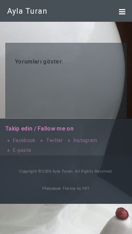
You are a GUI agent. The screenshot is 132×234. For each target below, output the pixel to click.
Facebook (24, 140)
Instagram (86, 140)
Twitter (54, 140)
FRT (86, 188)
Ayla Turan (27, 11)
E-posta (22, 150)
